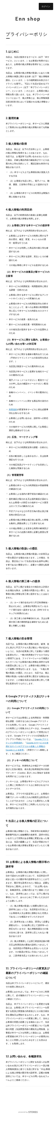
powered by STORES (28, 1112)
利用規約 (13, 409)
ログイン (46, 6)
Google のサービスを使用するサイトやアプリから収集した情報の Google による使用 (27, 746)
